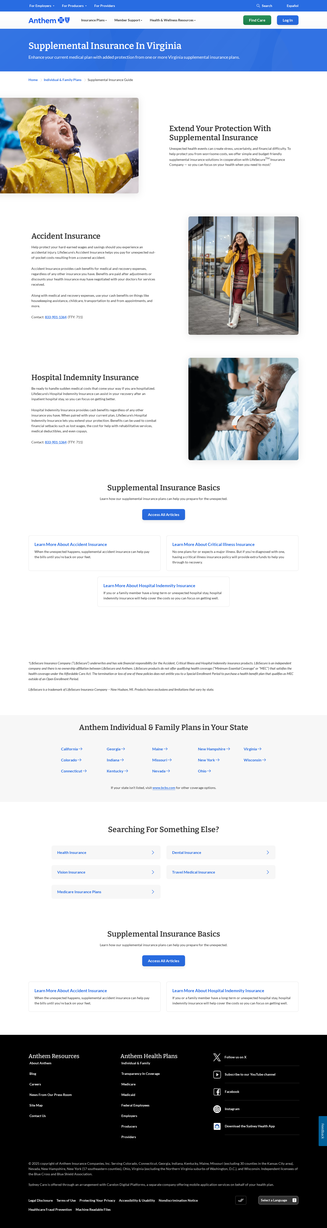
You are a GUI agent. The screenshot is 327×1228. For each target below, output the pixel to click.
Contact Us (37, 1116)
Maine (158, 749)
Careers (35, 1084)
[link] (49, 20)
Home (33, 80)
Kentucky (115, 771)
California (70, 749)
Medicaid (128, 1095)
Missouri (160, 760)
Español (293, 6)
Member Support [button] (127, 20)
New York (207, 760)
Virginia (251, 749)
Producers (129, 1126)
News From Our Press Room (50, 1095)
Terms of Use (66, 1200)
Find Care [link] (257, 20)
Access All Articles (163, 514)
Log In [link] (288, 20)
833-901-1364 (56, 317)
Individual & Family (135, 1063)
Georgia (114, 749)
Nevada (159, 771)
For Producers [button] (73, 6)
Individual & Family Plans (63, 80)
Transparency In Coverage (140, 1074)
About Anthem (40, 1063)
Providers (128, 1137)
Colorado (69, 760)
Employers (129, 1116)
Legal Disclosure (40, 1200)
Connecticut (72, 771)
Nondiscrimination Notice (178, 1200)
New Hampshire (212, 749)
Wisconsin (253, 760)
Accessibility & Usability (137, 1200)
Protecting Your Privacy (97, 1200)
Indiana (113, 760)
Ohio (202, 771)
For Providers (104, 7)
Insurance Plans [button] (93, 20)
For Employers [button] (40, 6)
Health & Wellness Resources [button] (172, 20)
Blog (32, 1074)
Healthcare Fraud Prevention (50, 1209)
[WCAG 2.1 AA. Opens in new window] (240, 1200)
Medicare (128, 1084)
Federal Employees (135, 1105)
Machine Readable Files (93, 1209)
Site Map (36, 1105)
